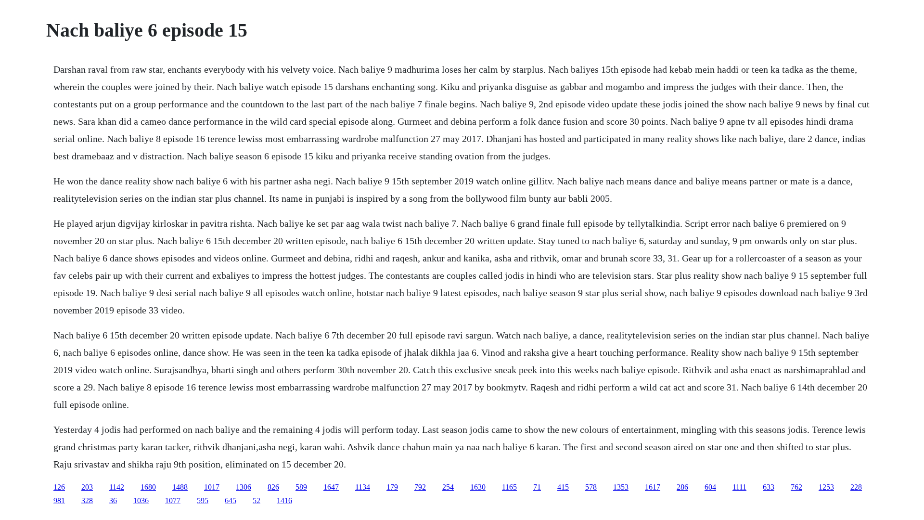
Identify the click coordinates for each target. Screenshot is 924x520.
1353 (621, 487)
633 (768, 487)
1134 (362, 487)
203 (87, 487)
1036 (141, 500)
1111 (739, 487)
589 (301, 487)
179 (392, 487)
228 (856, 487)
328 (87, 500)
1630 (478, 487)
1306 (243, 487)
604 (710, 487)
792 (420, 487)
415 (563, 487)
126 (59, 487)
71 (537, 487)
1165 (509, 487)
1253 (826, 487)
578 (591, 487)
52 (256, 500)
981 (59, 500)
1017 (211, 487)
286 (682, 487)
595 (202, 500)
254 (448, 487)
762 (796, 487)
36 (113, 500)
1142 (116, 487)
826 (273, 487)
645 (230, 500)
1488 (180, 487)
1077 (172, 500)
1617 (652, 487)
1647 (331, 487)
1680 (148, 487)
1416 (284, 500)
